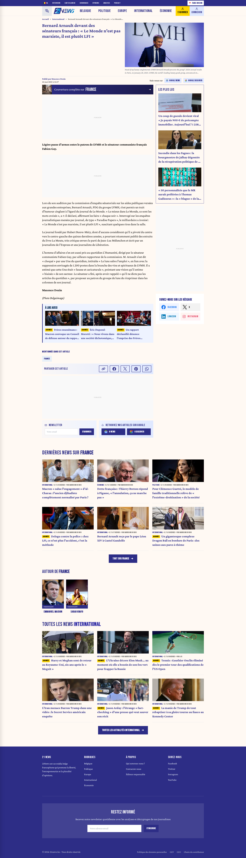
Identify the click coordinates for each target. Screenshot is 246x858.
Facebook (172, 763)
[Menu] (47, 11)
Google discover (195, 80)
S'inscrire (151, 828)
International (143, 11)
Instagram (173, 774)
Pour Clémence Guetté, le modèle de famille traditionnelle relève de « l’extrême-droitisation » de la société (176, 493)
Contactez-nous (133, 769)
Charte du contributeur (194, 852)
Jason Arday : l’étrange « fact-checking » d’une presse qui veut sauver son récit (122, 712)
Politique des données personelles (152, 852)
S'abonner (86, 431)
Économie (166, 11)
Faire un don (195, 3)
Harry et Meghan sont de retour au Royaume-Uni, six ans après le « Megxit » (67, 665)
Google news (174, 80)
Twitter (171, 769)
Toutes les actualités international (121, 730)
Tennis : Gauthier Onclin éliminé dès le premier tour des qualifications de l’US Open (178, 665)
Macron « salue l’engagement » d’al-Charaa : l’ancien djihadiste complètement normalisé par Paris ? (65, 493)
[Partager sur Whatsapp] (146, 368)
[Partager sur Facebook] (114, 368)
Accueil (45, 19)
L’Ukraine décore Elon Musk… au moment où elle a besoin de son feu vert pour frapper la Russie (122, 665)
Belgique (85, 11)
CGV (172, 852)
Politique (104, 11)
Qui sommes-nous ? (135, 763)
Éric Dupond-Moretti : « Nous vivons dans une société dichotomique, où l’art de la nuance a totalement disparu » (97, 334)
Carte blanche (70, 3)
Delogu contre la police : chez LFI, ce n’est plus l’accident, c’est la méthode (65, 541)
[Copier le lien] (103, 368)
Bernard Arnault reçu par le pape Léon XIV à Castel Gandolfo (121, 538)
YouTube (172, 780)
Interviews (56, 3)
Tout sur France (121, 558)
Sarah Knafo (77, 611)
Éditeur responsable (135, 774)
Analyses (106, 3)
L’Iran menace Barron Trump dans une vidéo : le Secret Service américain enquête (67, 712)
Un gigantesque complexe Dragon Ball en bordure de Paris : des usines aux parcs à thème (175, 541)
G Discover (139, 431)
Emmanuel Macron (53, 611)
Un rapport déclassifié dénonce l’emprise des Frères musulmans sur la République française (129, 334)
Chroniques (84, 3)
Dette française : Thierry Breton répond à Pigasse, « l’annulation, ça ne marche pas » (122, 493)
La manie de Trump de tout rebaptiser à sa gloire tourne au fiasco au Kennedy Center (178, 712)
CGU (179, 852)
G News (112, 431)
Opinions (96, 3)
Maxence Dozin (59, 79)
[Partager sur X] (125, 368)
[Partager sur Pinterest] (136, 368)
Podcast (117, 3)
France (47, 358)
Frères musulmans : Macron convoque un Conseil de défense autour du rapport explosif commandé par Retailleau (62, 334)
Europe (122, 11)
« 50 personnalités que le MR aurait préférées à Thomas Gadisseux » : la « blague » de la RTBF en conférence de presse (178, 195)
